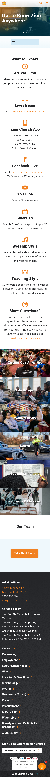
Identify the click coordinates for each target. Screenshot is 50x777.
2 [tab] (26, 32)
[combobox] (25, 42)
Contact (7, 648)
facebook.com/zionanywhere (28, 172)
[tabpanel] (25, 18)
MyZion (7, 688)
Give (5, 671)
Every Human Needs (15, 665)
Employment (10, 660)
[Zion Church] (4, 3)
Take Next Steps (24, 553)
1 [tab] (23, 32)
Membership (10, 683)
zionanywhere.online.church (28, 111)
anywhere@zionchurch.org (25, 338)
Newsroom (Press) (14, 694)
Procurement (10, 706)
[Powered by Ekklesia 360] (36, 774)
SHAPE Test (10, 711)
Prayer (6, 700)
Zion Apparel (10, 732)
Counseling (9, 654)
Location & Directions (16, 677)
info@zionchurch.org (14, 600)
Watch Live (9, 717)
